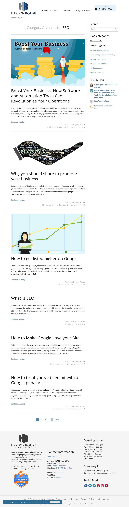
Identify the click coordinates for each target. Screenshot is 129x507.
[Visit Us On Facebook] (86, 487)
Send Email (51, 456)
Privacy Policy (79, 499)
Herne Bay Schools (98, 59)
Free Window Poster (102, 101)
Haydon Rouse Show (99, 63)
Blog (78, 10)
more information (43, 502)
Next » (56, 419)
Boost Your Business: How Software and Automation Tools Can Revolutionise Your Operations (45, 96)
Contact (88, 10)
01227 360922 (58, 472)
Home (45, 10)
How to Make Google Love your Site (45, 338)
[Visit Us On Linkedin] (90, 487)
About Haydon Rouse (42, 499)
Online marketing (74, 127)
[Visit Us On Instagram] (102, 487)
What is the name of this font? (103, 107)
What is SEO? (23, 298)
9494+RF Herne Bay (64, 468)
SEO (83, 127)
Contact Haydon (97, 72)
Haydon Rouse (79, 124)
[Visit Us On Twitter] (94, 487)
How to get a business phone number (105, 85)
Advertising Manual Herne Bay (103, 55)
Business (62, 127)
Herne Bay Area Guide (100, 50)
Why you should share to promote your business (44, 176)
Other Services (97, 68)
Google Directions (59, 465)
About (55, 10)
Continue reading (18, 122)
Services (67, 10)
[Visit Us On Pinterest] (106, 487)
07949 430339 (59, 477)
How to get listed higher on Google (44, 258)
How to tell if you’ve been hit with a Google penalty (44, 380)
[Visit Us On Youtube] (98, 487)
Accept (55, 502)
